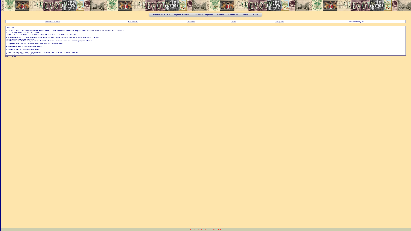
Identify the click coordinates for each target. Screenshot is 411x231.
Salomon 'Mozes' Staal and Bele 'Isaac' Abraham (105, 31)
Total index (191, 22)
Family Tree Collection (52, 22)
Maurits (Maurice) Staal (15, 52)
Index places (279, 22)
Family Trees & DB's (161, 15)
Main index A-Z (133, 22)
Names (233, 22)
